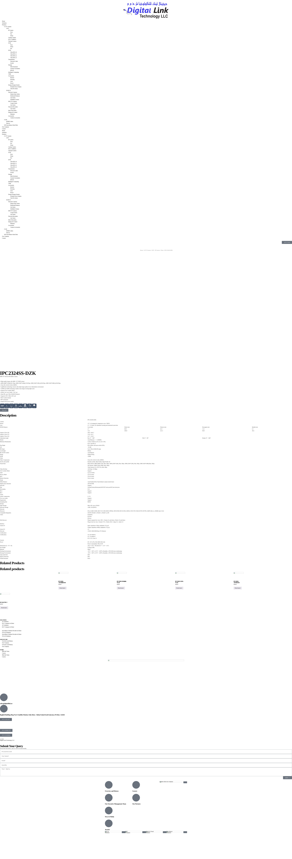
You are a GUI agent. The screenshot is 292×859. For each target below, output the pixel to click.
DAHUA (8, 90)
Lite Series (12, 97)
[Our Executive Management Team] (109, 797)
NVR (9, 43)
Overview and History (7, 641)
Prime (11, 35)
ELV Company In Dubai (8, 623)
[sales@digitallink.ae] (4, 697)
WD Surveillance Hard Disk (11, 125)
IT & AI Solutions (6, 632)
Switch (12, 63)
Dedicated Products (15, 96)
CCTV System (7, 26)
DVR (9, 50)
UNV (7, 28)
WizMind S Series (14, 99)
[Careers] (136, 785)
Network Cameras (12, 92)
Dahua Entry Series (15, 94)
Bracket (12, 77)
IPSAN (12, 70)
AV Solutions (5, 621)
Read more (62, 588)
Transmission (11, 59)
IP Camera (10, 30)
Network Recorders (13, 107)
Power (11, 83)
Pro (11, 34)
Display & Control (12, 112)
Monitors (12, 114)
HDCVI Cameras (12, 101)
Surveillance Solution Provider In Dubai (11, 630)
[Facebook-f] (0, 690)
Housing (12, 79)
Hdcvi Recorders (12, 110)
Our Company (5, 127)
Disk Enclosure (14, 66)
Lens (11, 81)
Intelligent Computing (13, 72)
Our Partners (136, 804)
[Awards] (109, 823)
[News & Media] (109, 810)
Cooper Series (13, 103)
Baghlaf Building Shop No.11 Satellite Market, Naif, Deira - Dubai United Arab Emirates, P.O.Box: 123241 (32, 715)
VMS (9, 74)
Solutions (4, 23)
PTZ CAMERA (12, 39)
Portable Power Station (15, 86)
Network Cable (14, 61)
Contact (4, 128)
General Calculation (15, 68)
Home (3, 21)
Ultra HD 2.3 (13, 57)
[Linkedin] (117, 690)
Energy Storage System (14, 85)
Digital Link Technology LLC (7, 740)
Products (4, 24)
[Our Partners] (136, 797)
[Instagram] (59, 690)
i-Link (5, 119)
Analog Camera (12, 37)
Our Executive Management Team (115, 804)
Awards (107, 829)
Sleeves (8, 123)
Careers (4, 653)
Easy (11, 32)
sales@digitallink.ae (6, 703)
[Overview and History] (109, 785)
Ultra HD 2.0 (13, 52)
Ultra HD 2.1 (13, 54)
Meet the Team (5, 651)
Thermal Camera (12, 41)
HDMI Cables (9, 121)
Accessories (11, 76)
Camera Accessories (15, 117)
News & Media (109, 817)
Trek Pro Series (14, 88)
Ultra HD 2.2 (13, 55)
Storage (10, 65)
